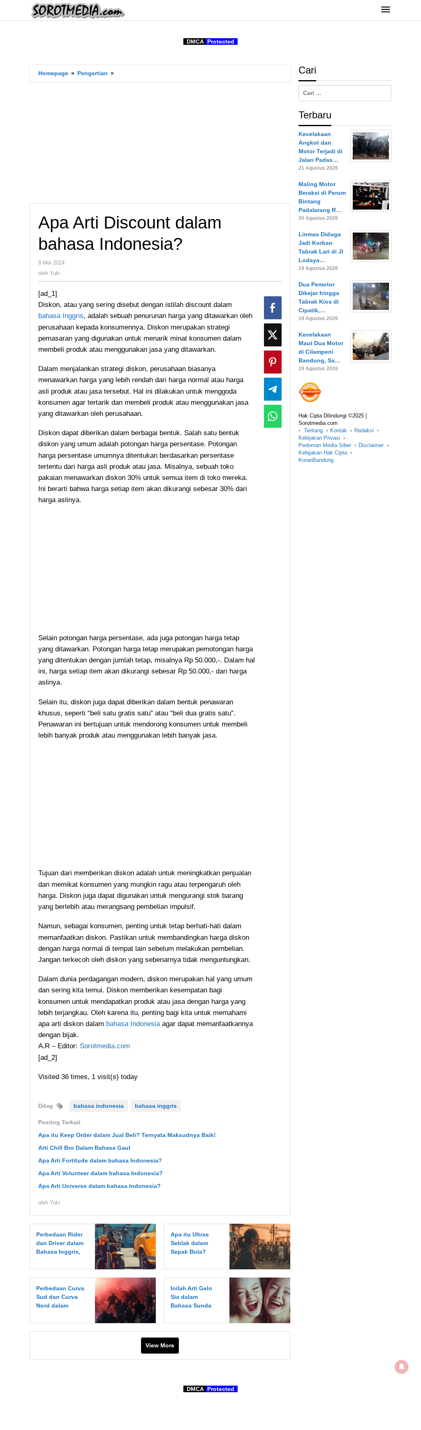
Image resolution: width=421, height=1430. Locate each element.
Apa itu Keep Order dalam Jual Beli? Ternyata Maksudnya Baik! (127, 1135)
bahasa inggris (156, 1105)
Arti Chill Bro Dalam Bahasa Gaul (84, 1147)
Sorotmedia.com (105, 1046)
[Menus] (385, 10)
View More (160, 1345)
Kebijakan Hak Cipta (322, 453)
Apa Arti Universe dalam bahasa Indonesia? (99, 1186)
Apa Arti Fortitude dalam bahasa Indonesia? (100, 1160)
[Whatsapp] (273, 416)
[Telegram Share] (273, 389)
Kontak (338, 430)
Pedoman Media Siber (324, 445)
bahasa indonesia (99, 1105)
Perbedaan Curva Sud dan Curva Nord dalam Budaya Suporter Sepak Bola (60, 1305)
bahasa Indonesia (133, 1024)
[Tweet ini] (273, 334)
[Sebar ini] (273, 307)
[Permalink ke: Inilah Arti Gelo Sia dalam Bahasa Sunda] (257, 1299)
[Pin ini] (273, 362)
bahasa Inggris (60, 316)
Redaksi (364, 430)
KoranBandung (315, 460)
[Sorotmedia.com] (77, 10)
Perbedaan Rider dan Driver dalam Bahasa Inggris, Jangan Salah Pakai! (59, 1251)
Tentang (313, 430)
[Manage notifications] (401, 1366)
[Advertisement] (160, 142)
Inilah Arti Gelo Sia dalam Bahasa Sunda (191, 1297)
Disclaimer (371, 445)
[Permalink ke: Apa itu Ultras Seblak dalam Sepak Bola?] (257, 1246)
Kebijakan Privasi (319, 438)
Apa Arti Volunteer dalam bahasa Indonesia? (100, 1173)
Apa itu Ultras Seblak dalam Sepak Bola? (190, 1243)
